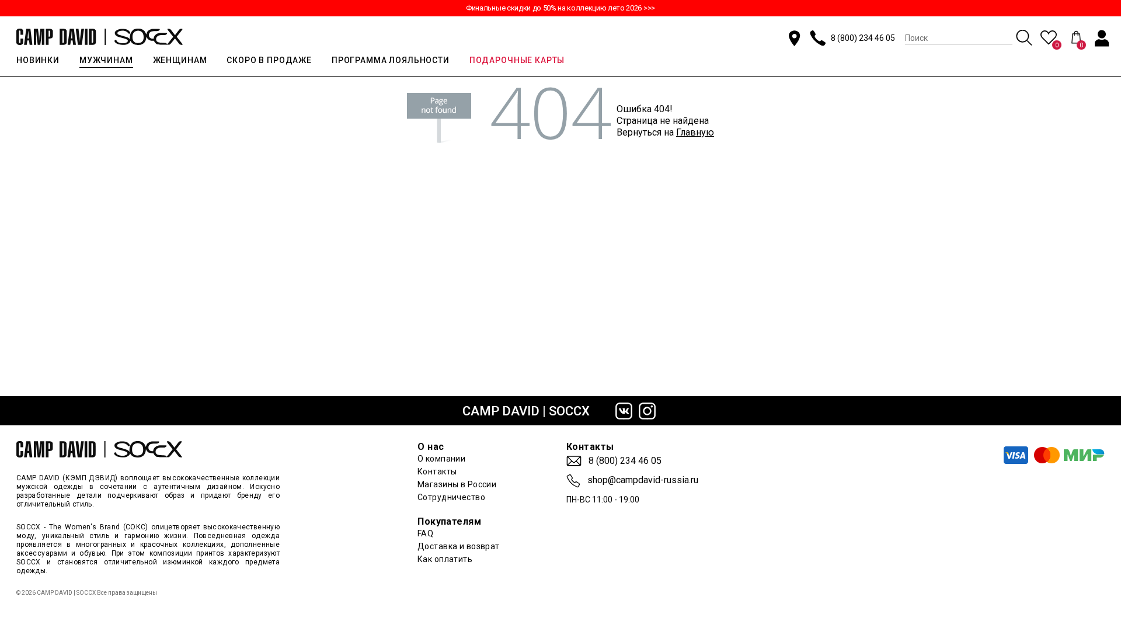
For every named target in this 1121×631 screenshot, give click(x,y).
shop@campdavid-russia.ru (642, 480)
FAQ (425, 533)
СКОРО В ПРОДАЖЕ (269, 60)
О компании (441, 458)
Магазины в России (456, 484)
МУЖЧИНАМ (106, 60)
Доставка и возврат (458, 546)
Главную (695, 132)
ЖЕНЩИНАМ (180, 60)
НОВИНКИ (38, 60)
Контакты (437, 471)
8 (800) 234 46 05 (863, 38)
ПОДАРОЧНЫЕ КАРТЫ (517, 60)
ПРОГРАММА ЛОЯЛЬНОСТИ (391, 60)
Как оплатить (444, 559)
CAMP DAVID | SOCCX (526, 411)
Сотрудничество (451, 497)
